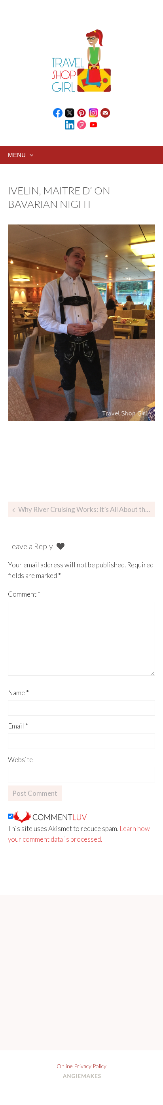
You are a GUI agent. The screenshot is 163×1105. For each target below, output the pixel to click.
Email (18, 726)
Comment (24, 594)
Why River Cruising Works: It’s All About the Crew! (86, 509)
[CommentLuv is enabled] (50, 816)
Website (20, 759)
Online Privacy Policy (81, 1066)
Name (18, 692)
